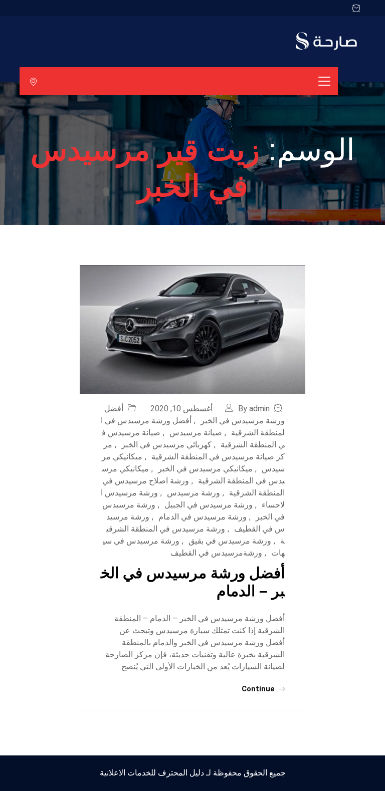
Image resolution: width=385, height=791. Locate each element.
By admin (254, 408)
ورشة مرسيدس (193, 492)
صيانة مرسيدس (195, 432)
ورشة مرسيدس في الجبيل (208, 504)
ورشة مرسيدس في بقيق (229, 541)
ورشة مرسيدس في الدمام (202, 516)
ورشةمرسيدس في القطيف (216, 553)
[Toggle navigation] (324, 81)
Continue (259, 688)
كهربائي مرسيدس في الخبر (166, 444)
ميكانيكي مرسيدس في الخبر (205, 468)
